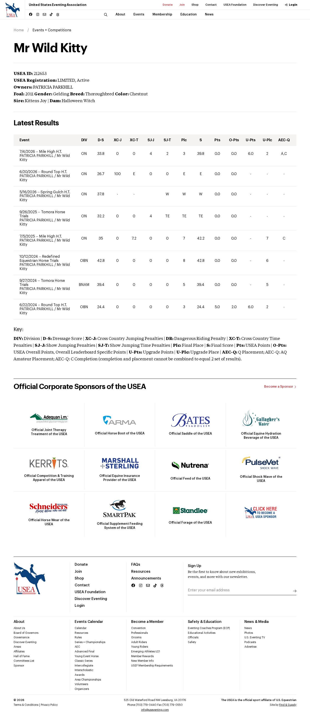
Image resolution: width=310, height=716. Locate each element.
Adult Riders (139, 642)
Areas (17, 646)
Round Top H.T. (54, 172)
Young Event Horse (86, 656)
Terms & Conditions (26, 705)
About (19, 622)
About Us (19, 628)
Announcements (146, 578)
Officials (193, 637)
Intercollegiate (84, 665)
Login (293, 4)
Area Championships (88, 679)
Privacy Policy (49, 705)
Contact (211, 4)
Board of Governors (26, 633)
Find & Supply (287, 705)
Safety (192, 642)
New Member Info (142, 660)
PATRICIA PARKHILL (37, 156)
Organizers (82, 689)
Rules (78, 637)
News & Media (256, 622)
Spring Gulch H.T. (55, 192)
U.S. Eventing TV (254, 637)
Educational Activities (201, 633)
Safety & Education (204, 622)
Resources (140, 571)
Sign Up (194, 566)
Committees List (24, 660)
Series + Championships (90, 642)
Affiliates (19, 651)
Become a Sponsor (278, 386)
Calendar (80, 628)
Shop (195, 4)
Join (182, 4)
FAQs (135, 564)
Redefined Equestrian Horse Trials (40, 259)
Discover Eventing (265, 4)
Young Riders (139, 646)
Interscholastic (84, 670)
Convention (138, 628)
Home (19, 30)
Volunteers (81, 684)
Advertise (250, 646)
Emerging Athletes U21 (145, 651)
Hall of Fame (22, 656)
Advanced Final (84, 651)
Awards (79, 675)
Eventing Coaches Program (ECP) (209, 628)
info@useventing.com (155, 710)
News (248, 628)
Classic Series (84, 660)
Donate (168, 4)
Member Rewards (142, 656)
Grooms (136, 637)
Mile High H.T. (50, 152)
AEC (77, 646)
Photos (248, 633)
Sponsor (19, 665)
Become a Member (147, 622)
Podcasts (250, 642)
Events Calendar (89, 622)
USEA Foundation (235, 4)
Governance (21, 637)
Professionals (139, 633)
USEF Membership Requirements (152, 665)
